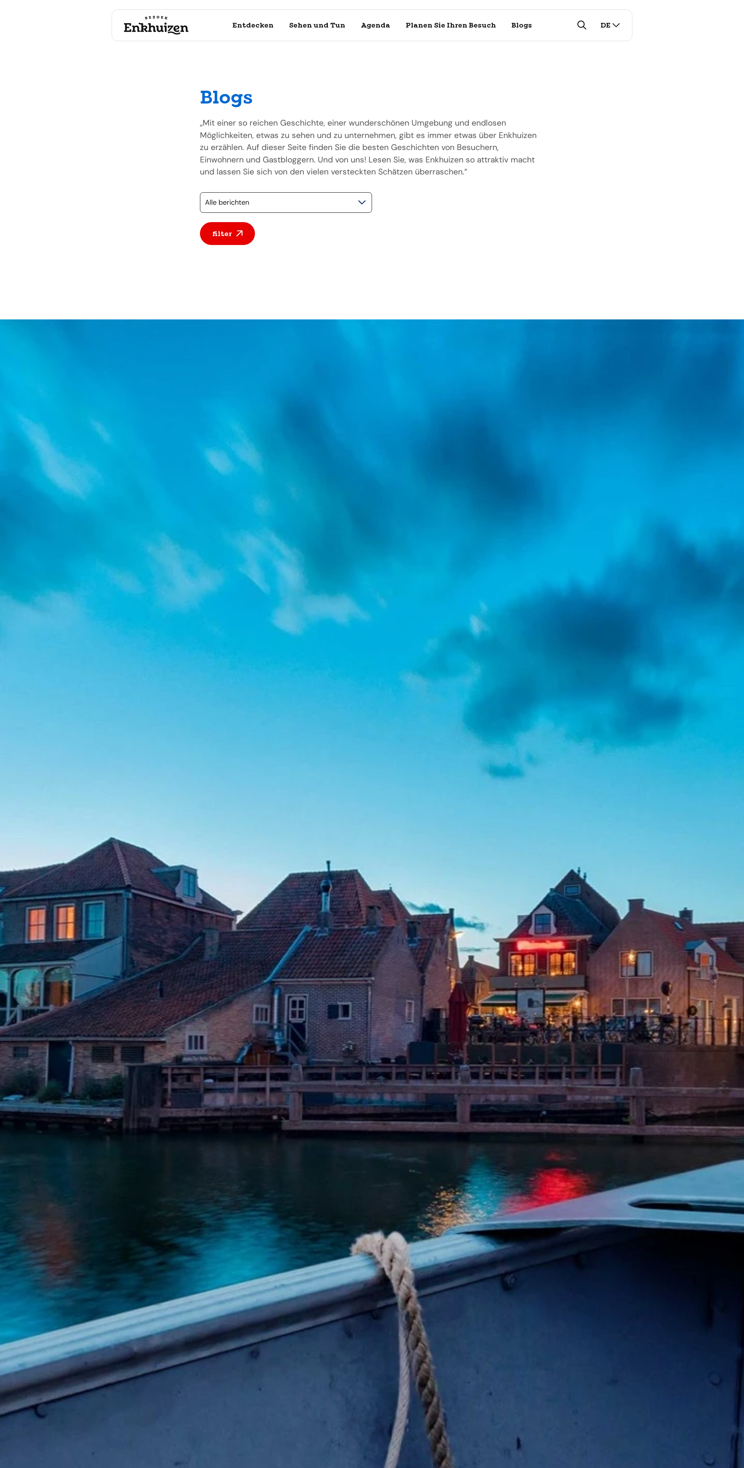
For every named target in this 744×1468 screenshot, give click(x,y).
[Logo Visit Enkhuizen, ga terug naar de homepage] (156, 25)
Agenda (375, 25)
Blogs (522, 25)
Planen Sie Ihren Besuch (451, 25)
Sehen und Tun (317, 25)
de (606, 25)
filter (222, 233)
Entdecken (253, 25)
